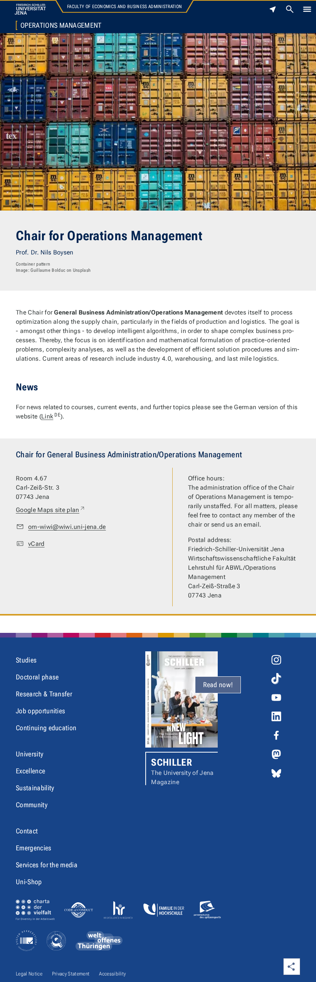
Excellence (30, 771)
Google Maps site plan (51, 510)
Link (51, 416)
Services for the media (46, 865)
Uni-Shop (29, 882)
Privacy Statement (70, 974)
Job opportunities (40, 711)
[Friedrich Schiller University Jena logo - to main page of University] (30, 9)
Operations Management (61, 25)
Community (31, 805)
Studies (26, 660)
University (29, 754)
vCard (36, 543)
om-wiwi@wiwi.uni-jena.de (67, 526)
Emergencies (34, 848)
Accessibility (112, 974)
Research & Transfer (44, 694)
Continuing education (46, 728)
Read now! (218, 685)
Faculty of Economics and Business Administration (124, 6)
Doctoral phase (37, 677)
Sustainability (35, 788)
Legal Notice (29, 974)
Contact (27, 831)
